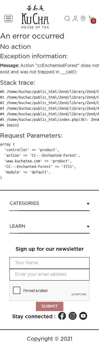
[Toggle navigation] (8, 18)
